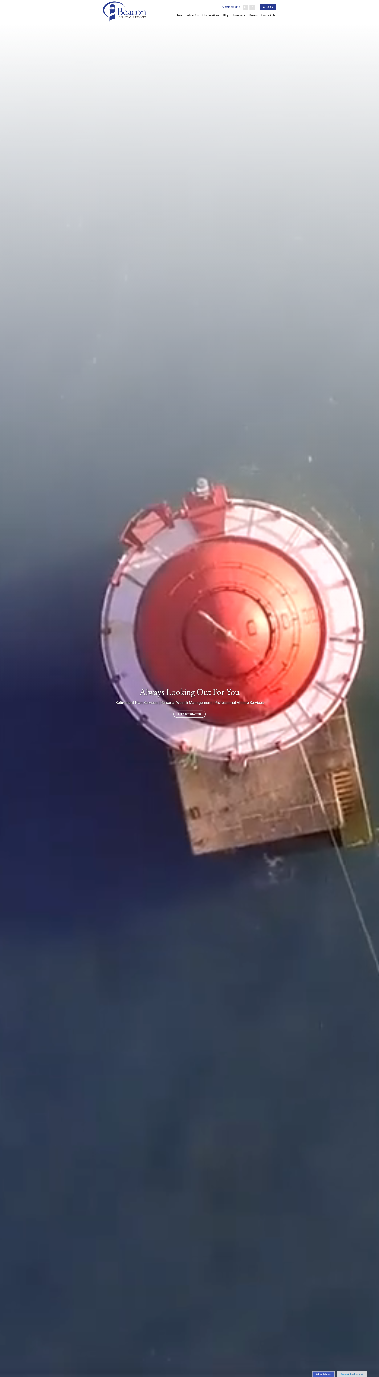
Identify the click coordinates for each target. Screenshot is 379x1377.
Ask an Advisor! (323, 1374)
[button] (179, 14)
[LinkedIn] (245, 7)
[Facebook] (252, 7)
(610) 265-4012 (232, 7)
